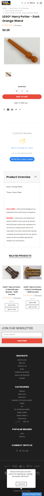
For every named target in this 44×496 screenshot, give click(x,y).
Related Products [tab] (20, 255)
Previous (2, 276)
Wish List (22, 363)
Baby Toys (22, 394)
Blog (22, 369)
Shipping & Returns (22, 372)
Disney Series (22, 412)
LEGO (22, 434)
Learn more (21, 484)
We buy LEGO (22, 360)
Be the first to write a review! (22, 159)
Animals (22, 391)
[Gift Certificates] (28, 3)
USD (33, 3)
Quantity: (22, 86)
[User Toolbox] (25, 3)
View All (22, 437)
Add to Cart (12, 309)
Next (41, 276)
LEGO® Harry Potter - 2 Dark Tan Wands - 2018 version (32, 289)
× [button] (34, 467)
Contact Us (22, 366)
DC (22, 406)
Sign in (17, 375)
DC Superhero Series (22, 409)
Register (26, 375)
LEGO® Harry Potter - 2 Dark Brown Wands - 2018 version (11, 291)
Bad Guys (22, 397)
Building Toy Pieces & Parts (22, 400)
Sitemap (22, 378)
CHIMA (22, 403)
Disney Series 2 (22, 416)
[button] (24, 494)
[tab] (22, 177)
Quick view (11, 305)
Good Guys (22, 419)
